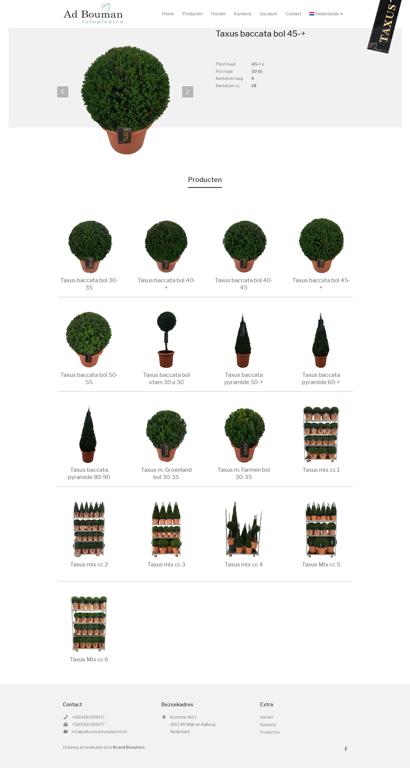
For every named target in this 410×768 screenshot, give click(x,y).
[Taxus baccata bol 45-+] (321, 244)
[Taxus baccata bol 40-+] (167, 244)
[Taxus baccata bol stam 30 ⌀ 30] (167, 339)
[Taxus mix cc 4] (244, 528)
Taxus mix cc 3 (166, 564)
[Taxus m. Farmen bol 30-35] (244, 434)
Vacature (268, 13)
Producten (192, 13)
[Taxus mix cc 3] (167, 528)
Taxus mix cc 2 (89, 564)
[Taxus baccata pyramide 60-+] (321, 339)
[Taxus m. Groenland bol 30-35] (167, 434)
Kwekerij (242, 13)
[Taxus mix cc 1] (321, 434)
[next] (187, 91)
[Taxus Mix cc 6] (89, 623)
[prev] (62, 91)
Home (168, 13)
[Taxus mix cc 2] (89, 528)
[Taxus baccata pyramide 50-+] (244, 339)
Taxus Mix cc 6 (89, 659)
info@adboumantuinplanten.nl (99, 731)
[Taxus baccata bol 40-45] (244, 244)
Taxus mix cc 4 (244, 564)
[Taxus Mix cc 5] (321, 528)
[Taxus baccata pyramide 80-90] (89, 434)
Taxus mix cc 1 (321, 469)
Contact (293, 13)
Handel (218, 13)
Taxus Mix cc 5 (321, 564)
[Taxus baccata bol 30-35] (89, 244)
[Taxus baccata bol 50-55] (89, 339)
